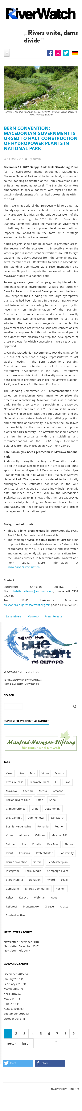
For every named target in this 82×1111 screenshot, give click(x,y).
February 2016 (13, 984)
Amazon (58, 791)
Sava (68, 782)
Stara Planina (14, 879)
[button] (18, 1063)
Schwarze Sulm (39, 782)
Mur (32, 773)
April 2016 (10, 994)
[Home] (41, 13)
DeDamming (52, 808)
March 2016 (11, 989)
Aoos (54, 897)
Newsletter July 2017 (17, 950)
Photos (69, 844)
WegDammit (14, 817)
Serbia (37, 862)
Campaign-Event (57, 871)
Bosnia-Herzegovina (18, 826)
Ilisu (21, 773)
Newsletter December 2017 (21, 946)
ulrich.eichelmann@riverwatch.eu (23, 680)
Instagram (12, 871)
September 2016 (14, 1013)
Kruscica (24, 853)
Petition (59, 826)
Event (9, 853)
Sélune (10, 844)
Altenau (28, 791)
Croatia (36, 844)
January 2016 (12, 979)
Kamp (39, 800)
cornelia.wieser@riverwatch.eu (21, 683)
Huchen (60, 888)
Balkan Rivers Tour (18, 800)
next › (11, 1043)
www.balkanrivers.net (21, 671)
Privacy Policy (58, 1089)
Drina (35, 808)
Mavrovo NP (59, 835)
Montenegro (31, 906)
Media (43, 791)
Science (59, 773)
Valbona (40, 835)
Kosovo (23, 897)
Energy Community (37, 888)
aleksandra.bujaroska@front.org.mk (27, 605)
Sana (52, 800)
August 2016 (12, 1008)
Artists (64, 906)
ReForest (11, 906)
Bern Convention (16, 862)
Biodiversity (66, 853)
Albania (24, 835)
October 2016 (12, 1018)
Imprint (74, 1089)
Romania (43, 826)
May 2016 (10, 999)
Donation (35, 879)
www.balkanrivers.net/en (24, 567)
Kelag (9, 897)
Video (45, 773)
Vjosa (9, 773)
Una (23, 844)
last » (26, 1043)
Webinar (39, 897)
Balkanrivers (13, 616)
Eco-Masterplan (58, 862)
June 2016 (10, 1004)
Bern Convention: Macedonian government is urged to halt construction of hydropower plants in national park (41, 138)
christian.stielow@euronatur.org (32, 591)
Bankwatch (57, 817)
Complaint (12, 888)
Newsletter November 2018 (21, 942)
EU (57, 782)
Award (51, 879)
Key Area (53, 844)
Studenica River (16, 915)
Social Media (33, 871)
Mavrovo (33, 616)
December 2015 (14, 974)
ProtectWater (44, 853)
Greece (49, 906)
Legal (64, 879)
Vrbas (9, 835)
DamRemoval (36, 817)
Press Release (53, 616)
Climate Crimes (15, 808)
